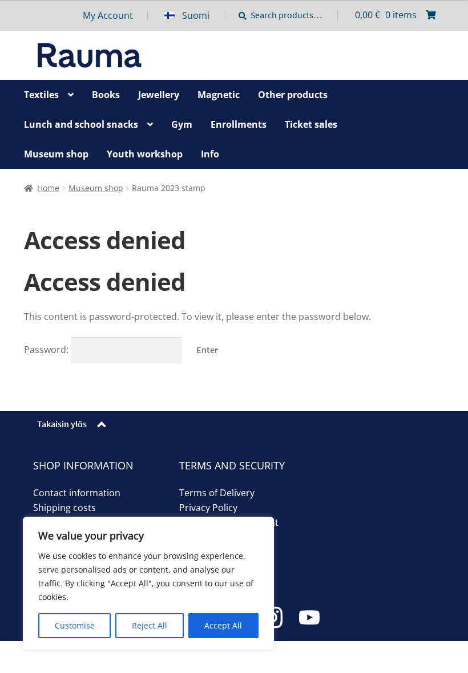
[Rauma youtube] (309, 617)
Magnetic (218, 94)
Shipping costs (64, 507)
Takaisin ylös (62, 423)
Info (210, 154)
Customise (75, 625)
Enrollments (239, 124)
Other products (293, 94)
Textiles (41, 94)
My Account (108, 15)
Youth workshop (145, 154)
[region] (148, 583)
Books (106, 94)
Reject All (149, 625)
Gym (181, 124)
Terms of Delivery (217, 492)
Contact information (76, 492)
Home (48, 188)
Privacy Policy (208, 507)
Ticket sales (311, 124)
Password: (47, 349)
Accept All (223, 625)
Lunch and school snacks (81, 124)
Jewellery (158, 94)
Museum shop (56, 154)
